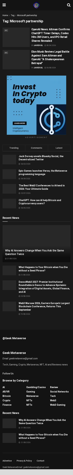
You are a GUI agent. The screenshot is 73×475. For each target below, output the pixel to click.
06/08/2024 (51, 68)
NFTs (29, 400)
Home (5, 15)
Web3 (53, 400)
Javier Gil (38, 45)
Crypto (6, 400)
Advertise (7, 460)
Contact (40, 460)
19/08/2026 (25, 314)
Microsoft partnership (27, 15)
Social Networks (59, 391)
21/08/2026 (11, 259)
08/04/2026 (51, 45)
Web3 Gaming (57, 404)
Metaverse (32, 396)
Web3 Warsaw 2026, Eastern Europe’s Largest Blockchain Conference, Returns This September (44, 306)
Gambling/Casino (36, 387)
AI (6, 30)
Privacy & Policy (24, 460)
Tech (53, 396)
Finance (7, 404)
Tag (12, 15)
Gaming (30, 391)
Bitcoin (7, 396)
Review (54, 387)
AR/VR (6, 391)
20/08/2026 (25, 296)
